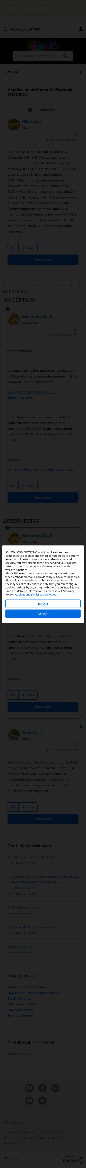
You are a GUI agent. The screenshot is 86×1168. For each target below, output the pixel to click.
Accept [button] (43, 613)
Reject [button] (43, 603)
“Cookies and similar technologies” (35, 594)
